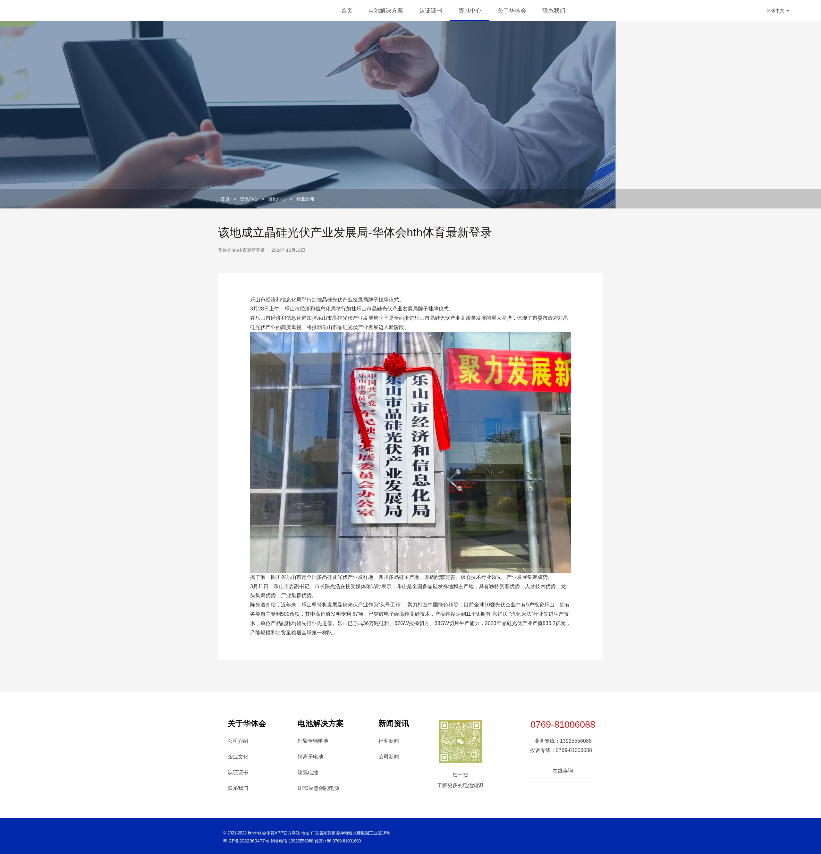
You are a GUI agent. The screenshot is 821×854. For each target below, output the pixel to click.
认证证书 (430, 10)
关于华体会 (511, 10)
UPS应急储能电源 (318, 788)
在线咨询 (563, 771)
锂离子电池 (310, 756)
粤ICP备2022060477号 (246, 840)
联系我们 (553, 10)
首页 (346, 10)
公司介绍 (238, 741)
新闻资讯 (393, 723)
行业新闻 (305, 198)
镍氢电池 (308, 772)
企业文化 (238, 756)
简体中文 (776, 10)
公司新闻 (388, 756)
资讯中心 (469, 10)
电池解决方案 (385, 10)
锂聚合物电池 (313, 741)
